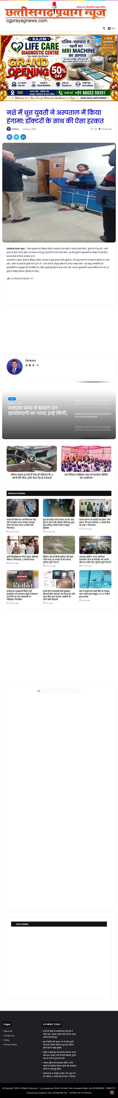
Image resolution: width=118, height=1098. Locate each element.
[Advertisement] (59, 290)
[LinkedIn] (23, 137)
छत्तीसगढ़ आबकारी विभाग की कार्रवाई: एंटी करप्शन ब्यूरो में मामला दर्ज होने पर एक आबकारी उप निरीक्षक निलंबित (22, 595)
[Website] (27, 365)
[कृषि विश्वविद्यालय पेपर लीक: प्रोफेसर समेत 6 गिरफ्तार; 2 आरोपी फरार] (23, 545)
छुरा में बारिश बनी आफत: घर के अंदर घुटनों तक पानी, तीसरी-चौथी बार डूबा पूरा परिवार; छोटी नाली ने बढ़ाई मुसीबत (58, 523)
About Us (8, 1031)
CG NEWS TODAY (52, 1024)
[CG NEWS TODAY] (59, 13)
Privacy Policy (10, 1044)
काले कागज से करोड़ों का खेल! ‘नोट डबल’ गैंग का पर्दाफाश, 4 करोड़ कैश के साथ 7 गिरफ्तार (95, 522)
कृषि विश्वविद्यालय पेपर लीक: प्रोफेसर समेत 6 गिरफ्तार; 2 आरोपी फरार (22, 558)
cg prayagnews (47, 1088)
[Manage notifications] (112, 1092)
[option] (59, 410)
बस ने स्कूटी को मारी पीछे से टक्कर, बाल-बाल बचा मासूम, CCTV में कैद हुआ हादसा (94, 594)
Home (6, 1040)
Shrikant (15, 129)
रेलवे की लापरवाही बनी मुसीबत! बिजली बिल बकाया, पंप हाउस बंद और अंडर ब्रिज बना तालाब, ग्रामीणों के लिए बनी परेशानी (59, 595)
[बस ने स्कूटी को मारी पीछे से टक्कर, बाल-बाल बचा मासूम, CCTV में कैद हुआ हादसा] (95, 579)
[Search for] (104, 28)
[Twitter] (16, 137)
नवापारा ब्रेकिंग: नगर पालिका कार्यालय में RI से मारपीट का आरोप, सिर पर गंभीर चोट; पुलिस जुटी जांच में (95, 559)
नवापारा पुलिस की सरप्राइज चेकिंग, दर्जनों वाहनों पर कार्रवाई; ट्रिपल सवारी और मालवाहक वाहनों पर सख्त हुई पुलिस (59, 1066)
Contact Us (9, 1035)
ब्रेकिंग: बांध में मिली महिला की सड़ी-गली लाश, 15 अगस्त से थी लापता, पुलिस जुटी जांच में (58, 559)
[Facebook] (9, 137)
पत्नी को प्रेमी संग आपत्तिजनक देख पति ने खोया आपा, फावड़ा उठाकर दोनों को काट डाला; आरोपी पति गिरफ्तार (21, 523)
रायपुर (12, 399)
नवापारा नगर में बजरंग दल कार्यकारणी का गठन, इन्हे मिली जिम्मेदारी (37, 411)
